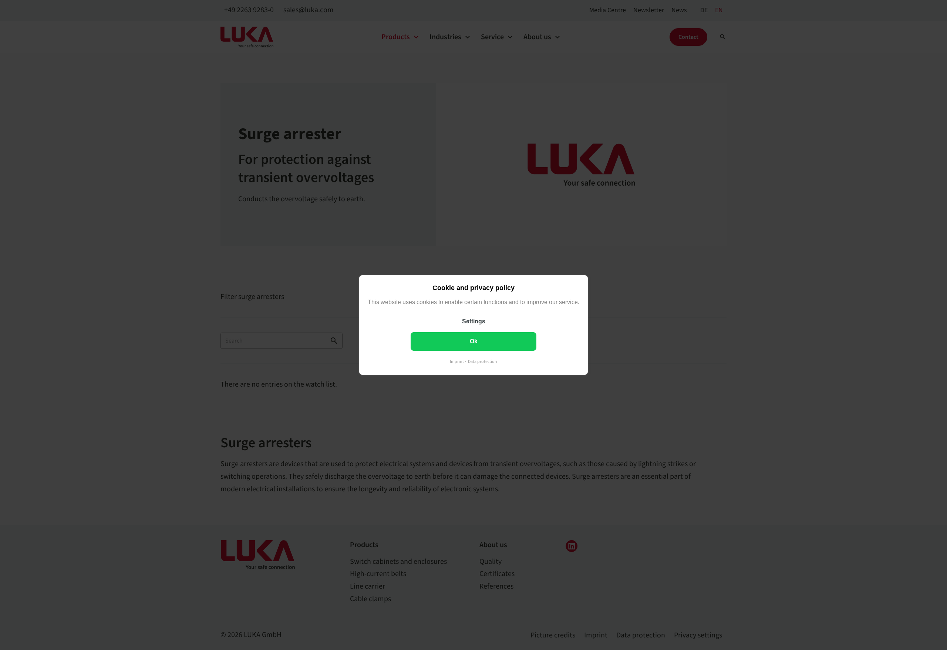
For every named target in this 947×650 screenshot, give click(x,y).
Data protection (482, 361)
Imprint (457, 361)
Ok (474, 341)
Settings (473, 321)
